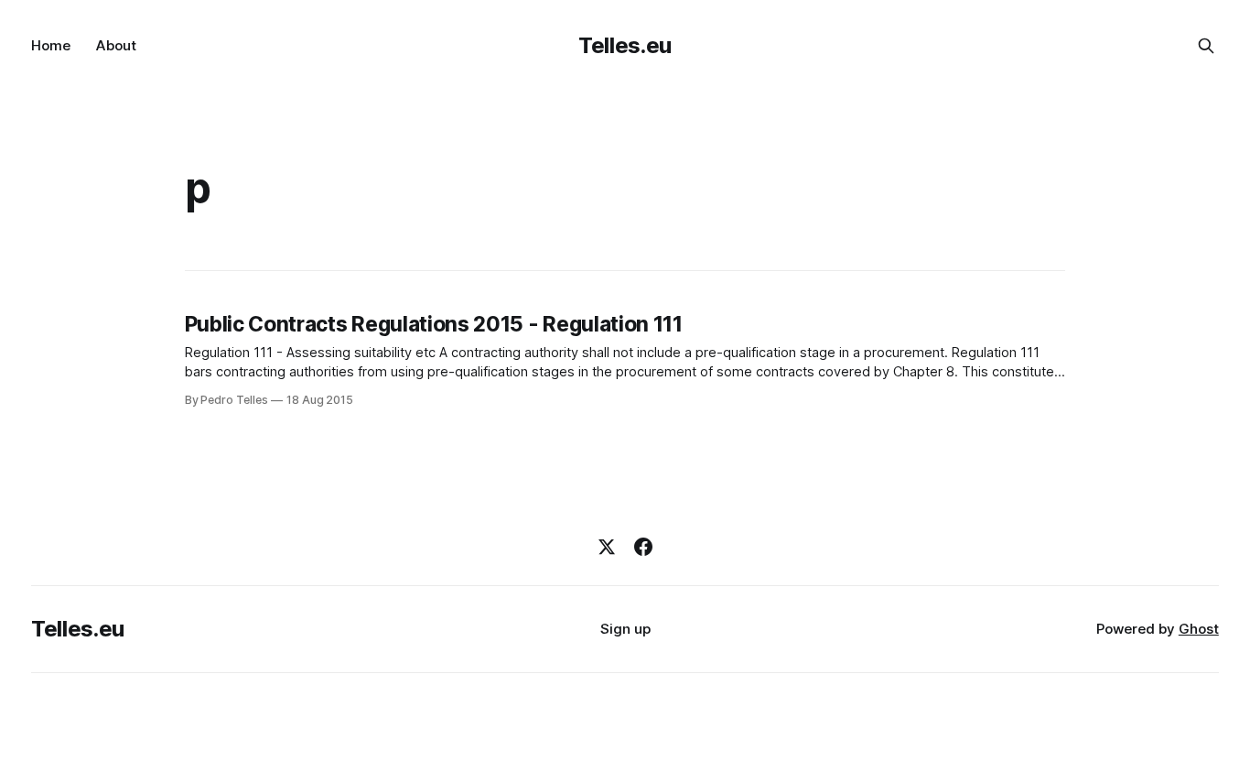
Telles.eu (625, 45)
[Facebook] (643, 547)
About (116, 45)
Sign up (625, 628)
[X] (607, 547)
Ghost (1199, 628)
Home (50, 45)
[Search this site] (1206, 45)
